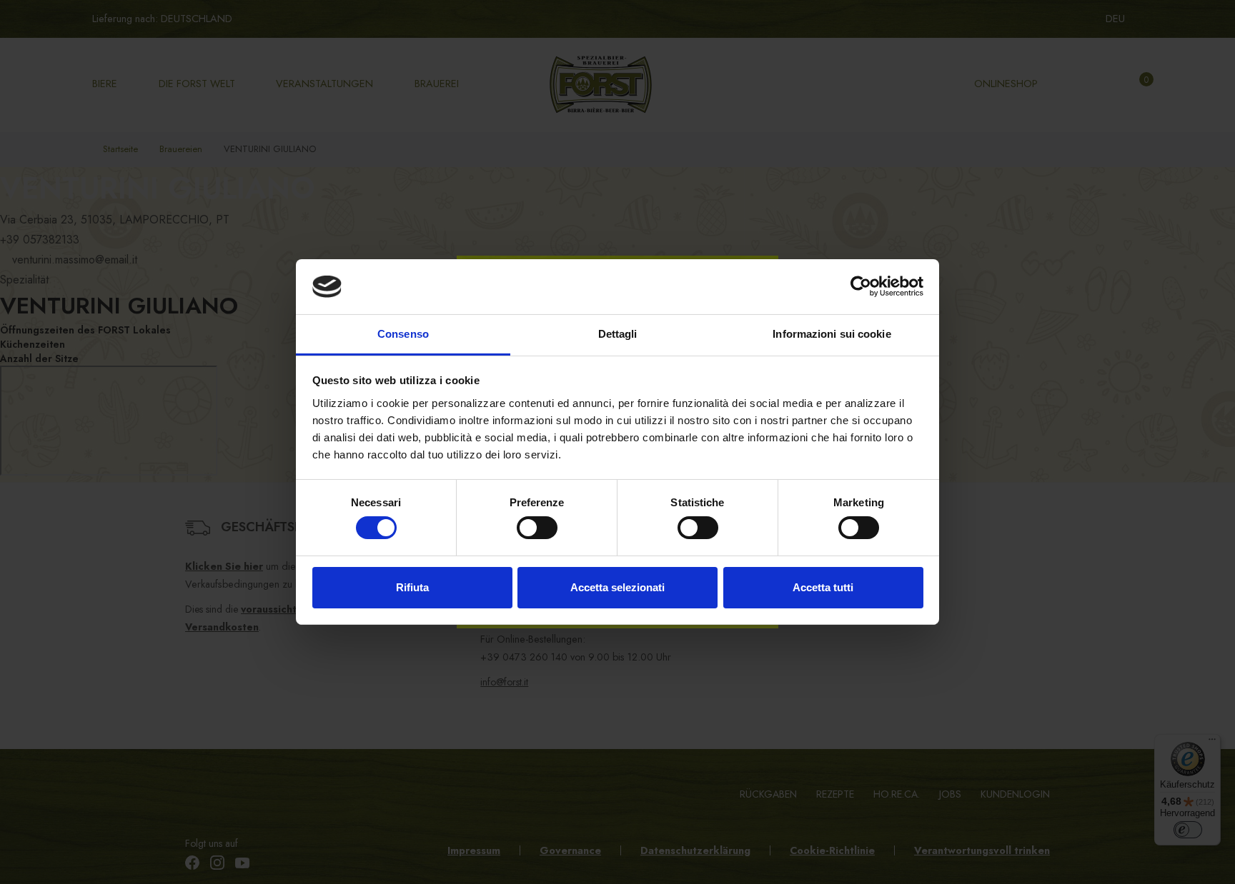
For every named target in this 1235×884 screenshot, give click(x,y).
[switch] (537, 527)
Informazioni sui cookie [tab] (832, 334)
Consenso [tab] (403, 334)
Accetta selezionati (617, 587)
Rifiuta (412, 587)
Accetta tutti (823, 587)
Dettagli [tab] (618, 334)
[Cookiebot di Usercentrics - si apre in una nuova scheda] (860, 286)
